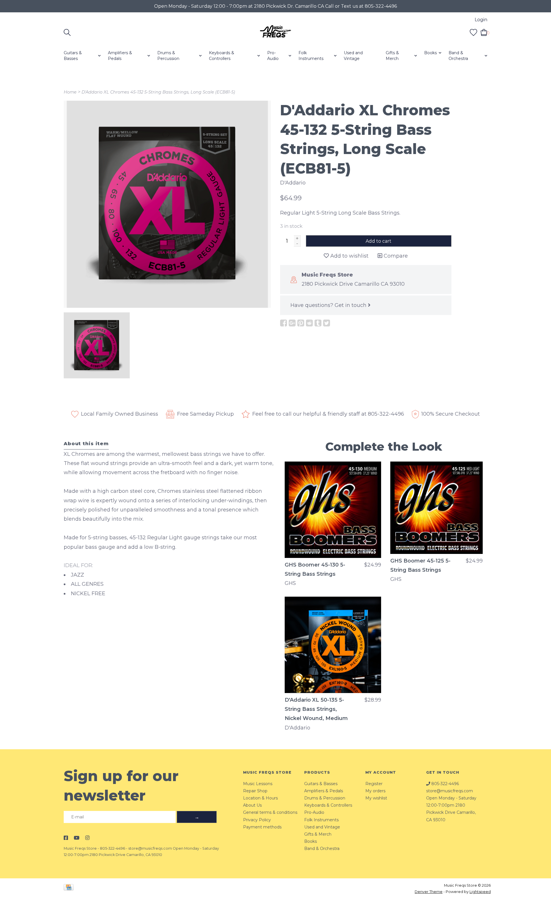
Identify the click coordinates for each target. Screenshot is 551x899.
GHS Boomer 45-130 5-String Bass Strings (315, 569)
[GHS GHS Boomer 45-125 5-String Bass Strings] (436, 508)
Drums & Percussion (168, 55)
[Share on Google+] (292, 323)
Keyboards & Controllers (221, 55)
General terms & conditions (270, 812)
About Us (252, 805)
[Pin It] (300, 323)
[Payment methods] (69, 888)
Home (70, 92)
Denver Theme (429, 892)
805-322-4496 (112, 848)
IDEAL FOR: (78, 565)
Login (481, 19)
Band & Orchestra (458, 55)
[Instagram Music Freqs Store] (87, 837)
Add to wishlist (348, 256)
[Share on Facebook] (283, 323)
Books (430, 52)
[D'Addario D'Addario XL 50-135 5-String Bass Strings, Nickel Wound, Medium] (333, 645)
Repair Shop (255, 790)
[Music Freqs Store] (275, 32)
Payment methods (262, 827)
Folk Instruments (310, 55)
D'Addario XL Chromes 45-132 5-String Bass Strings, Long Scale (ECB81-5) (158, 92)
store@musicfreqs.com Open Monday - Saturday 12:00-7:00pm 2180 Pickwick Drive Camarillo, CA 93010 (451, 805)
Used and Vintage (353, 55)
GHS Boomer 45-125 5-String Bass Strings (420, 565)
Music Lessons (257, 783)
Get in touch (351, 305)
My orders (375, 790)
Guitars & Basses (73, 55)
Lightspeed (480, 892)
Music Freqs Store (80, 848)
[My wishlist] (473, 32)
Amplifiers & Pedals (120, 55)
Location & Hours (260, 798)
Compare (395, 256)
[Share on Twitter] (326, 323)
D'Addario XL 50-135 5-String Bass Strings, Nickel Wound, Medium (316, 709)
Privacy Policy (257, 819)
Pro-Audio (273, 55)
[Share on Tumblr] (318, 323)
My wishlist (376, 798)
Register (374, 783)
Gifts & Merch (392, 55)
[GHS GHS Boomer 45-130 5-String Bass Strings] (333, 510)
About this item (86, 443)
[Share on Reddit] (309, 323)
